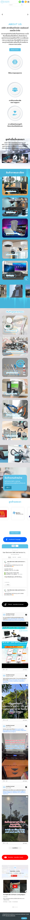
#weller (16, 619)
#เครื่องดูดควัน (21, 619)
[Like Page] (13, 546)
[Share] (16, 546)
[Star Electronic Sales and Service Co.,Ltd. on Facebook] (15, 548)
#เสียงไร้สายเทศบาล (7, 732)
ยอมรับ (24, 918)
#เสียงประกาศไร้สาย (9, 681)
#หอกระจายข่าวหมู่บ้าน (13, 680)
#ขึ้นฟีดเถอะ (9, 792)
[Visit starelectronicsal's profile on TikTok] (4, 615)
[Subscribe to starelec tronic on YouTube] (15, 876)
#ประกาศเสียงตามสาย (7, 730)
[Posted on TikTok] (26, 615)
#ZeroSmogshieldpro (20, 620)
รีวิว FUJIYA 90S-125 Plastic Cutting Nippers (14, 894)
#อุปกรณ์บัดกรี (11, 619)
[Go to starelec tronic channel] (15, 867)
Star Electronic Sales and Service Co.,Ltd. (14, 553)
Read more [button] (5, 682)
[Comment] (6, 669)
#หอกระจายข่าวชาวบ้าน (7, 791)
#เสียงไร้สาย (16, 681)
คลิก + (8, 488)
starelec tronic (15, 871)
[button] (2, 14)
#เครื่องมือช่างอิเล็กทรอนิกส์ (8, 620)
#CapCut (14, 732)
